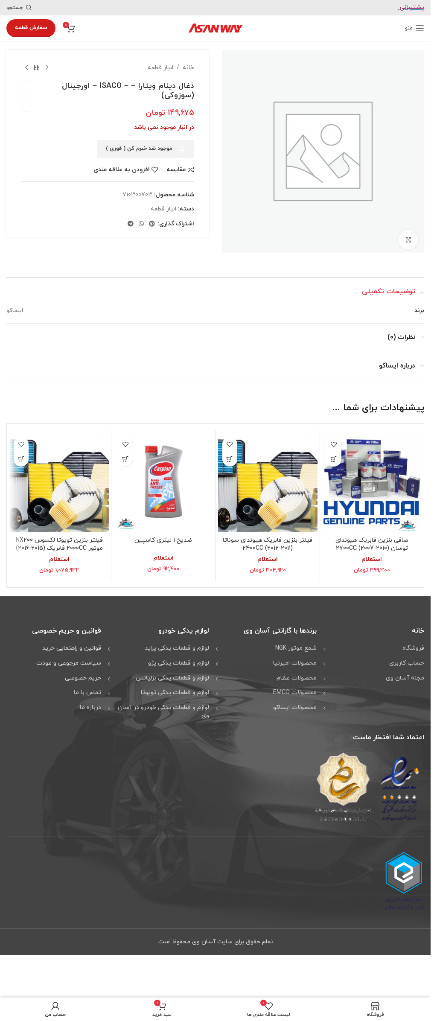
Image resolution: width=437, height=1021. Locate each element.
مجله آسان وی (405, 675)
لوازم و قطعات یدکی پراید (177, 645)
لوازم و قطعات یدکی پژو (178, 660)
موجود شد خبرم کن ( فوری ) (139, 148)
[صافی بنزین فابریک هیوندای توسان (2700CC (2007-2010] (372, 479)
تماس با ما (87, 690)
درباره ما (90, 704)
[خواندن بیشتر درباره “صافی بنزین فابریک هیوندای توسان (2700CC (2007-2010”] (333, 456)
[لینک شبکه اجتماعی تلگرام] (130, 224)
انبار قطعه (160, 68)
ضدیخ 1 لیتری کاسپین (163, 537)
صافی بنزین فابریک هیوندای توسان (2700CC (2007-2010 (371, 541)
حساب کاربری (406, 660)
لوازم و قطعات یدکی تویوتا (175, 690)
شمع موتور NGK (296, 645)
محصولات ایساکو (295, 704)
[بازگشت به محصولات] (37, 68)
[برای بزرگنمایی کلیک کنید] (408, 236)
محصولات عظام (297, 675)
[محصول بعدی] (26, 68)
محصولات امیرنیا (295, 660)
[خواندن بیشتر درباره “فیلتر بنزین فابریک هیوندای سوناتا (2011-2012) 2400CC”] (229, 456)
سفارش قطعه (31, 28)
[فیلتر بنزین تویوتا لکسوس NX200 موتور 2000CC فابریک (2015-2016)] (59, 479)
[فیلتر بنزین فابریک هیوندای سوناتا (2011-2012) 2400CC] (268, 479)
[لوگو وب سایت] (215, 27)
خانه (188, 68)
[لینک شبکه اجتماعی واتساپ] (141, 224)
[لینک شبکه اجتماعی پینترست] (151, 224)
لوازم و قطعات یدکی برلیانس (172, 675)
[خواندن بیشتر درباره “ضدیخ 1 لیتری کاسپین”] (125, 456)
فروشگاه (413, 645)
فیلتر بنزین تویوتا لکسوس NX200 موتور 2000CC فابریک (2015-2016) (59, 541)
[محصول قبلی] (47, 68)
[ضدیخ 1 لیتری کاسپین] (163, 479)
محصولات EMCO (295, 690)
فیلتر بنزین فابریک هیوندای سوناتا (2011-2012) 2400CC (267, 541)
